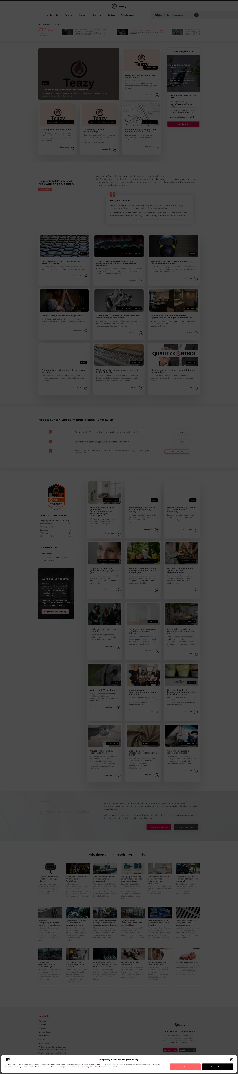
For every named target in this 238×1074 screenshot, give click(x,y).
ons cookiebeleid (95, 1067)
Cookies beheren (218, 1067)
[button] (232, 1059)
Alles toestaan (185, 1067)
